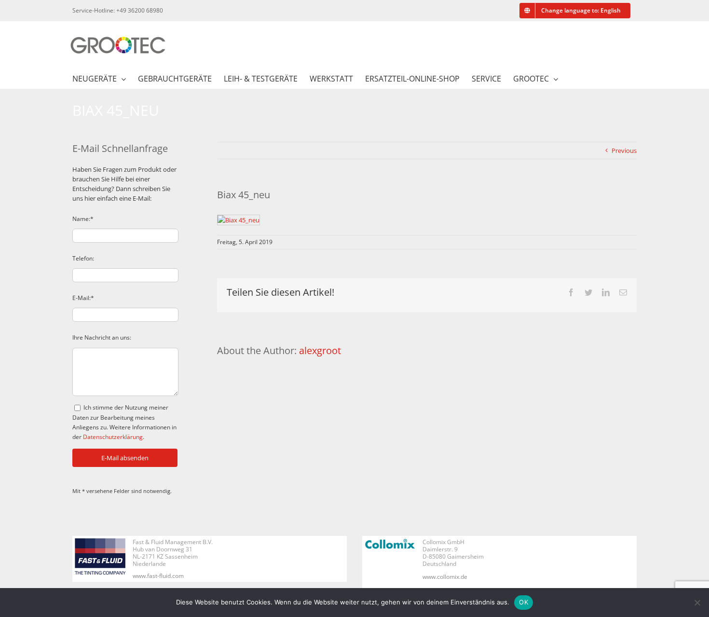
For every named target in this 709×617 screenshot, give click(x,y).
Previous (624, 150)
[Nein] (697, 602)
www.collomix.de (445, 577)
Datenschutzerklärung (113, 437)
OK (523, 602)
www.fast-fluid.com (158, 576)
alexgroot (320, 350)
